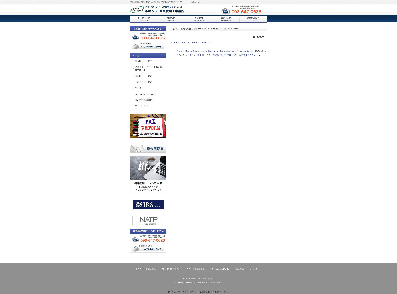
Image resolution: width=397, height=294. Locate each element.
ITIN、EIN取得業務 (170, 269)
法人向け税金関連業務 (195, 269)
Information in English (145, 94)
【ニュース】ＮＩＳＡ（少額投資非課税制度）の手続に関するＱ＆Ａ (222, 55)
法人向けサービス (143, 76)
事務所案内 (225, 19)
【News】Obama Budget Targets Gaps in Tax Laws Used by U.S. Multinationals (214, 51)
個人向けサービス (143, 61)
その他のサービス (143, 82)
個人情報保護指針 (143, 99)
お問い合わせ (253, 19)
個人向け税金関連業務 (146, 269)
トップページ (144, 19)
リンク (138, 88)
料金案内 (198, 19)
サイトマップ (141, 106)
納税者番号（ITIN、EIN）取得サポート (148, 68)
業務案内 (171, 19)
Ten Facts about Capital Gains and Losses (191, 42)
